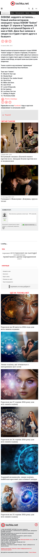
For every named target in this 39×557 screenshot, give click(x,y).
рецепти (19, 259)
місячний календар (19, 255)
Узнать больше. (32, 552)
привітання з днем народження (19, 257)
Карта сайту (6, 276)
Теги (3, 249)
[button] (32, 8)
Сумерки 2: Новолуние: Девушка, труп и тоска (19, 200)
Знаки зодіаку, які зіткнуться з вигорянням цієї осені (15, 365)
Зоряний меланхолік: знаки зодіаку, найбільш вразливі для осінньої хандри (19, 478)
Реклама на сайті (7, 279)
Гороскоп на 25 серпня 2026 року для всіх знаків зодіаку (17, 515)
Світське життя (20, 13)
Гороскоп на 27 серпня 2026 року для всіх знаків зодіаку (17, 403)
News (12, 13)
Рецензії (8, 115)
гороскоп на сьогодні (26, 253)
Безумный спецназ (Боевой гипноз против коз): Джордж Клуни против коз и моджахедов (19, 158)
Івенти (27, 13)
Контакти (5, 274)
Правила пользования (6, 548)
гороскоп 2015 (8, 253)
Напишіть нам (7, 271)
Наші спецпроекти (8, 282)
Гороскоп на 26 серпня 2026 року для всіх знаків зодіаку (17, 440)
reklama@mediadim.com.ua (26, 539)
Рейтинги (33, 13)
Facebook (17, 105)
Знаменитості (5, 13)
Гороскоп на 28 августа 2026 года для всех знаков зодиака (17, 328)
